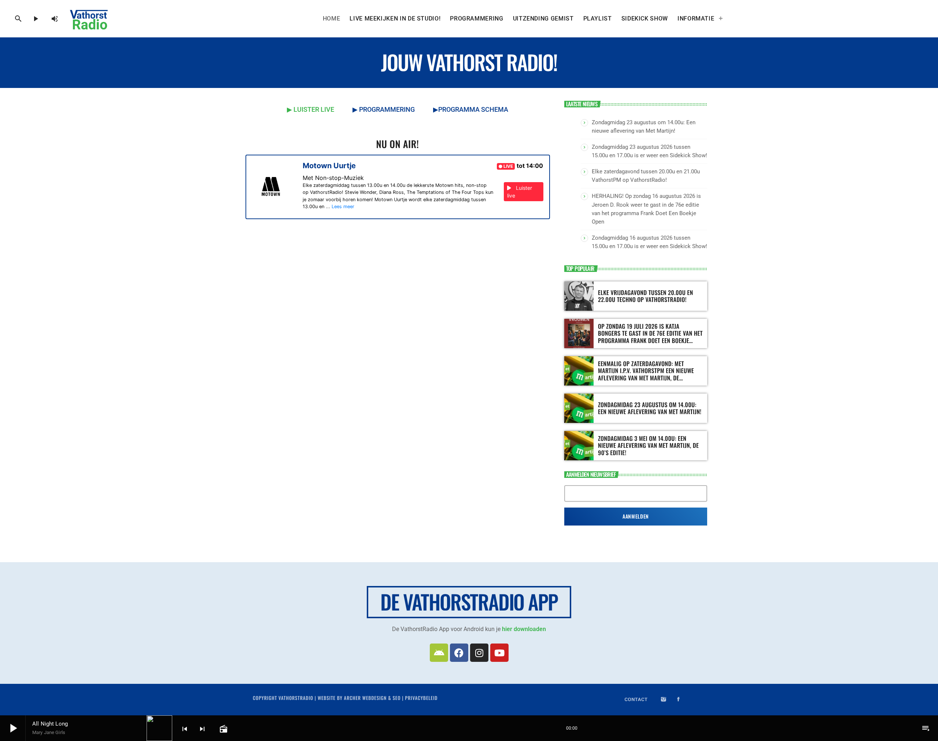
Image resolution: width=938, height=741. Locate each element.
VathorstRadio (295, 697)
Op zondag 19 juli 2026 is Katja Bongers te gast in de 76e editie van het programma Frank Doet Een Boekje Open (650, 337)
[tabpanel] (397, 206)
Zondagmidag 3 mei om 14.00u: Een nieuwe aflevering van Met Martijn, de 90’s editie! (648, 445)
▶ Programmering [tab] (383, 109)
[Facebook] (459, 653)
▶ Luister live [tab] (310, 109)
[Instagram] (479, 653)
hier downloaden (524, 629)
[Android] (439, 653)
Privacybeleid (421, 697)
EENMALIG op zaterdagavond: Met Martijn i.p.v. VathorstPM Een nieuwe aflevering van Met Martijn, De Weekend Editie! (646, 374)
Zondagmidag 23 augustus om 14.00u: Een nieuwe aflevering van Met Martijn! (649, 408)
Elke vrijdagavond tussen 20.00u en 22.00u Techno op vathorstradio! (645, 296)
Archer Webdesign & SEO (372, 697)
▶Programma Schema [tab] (470, 109)
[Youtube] (499, 653)
